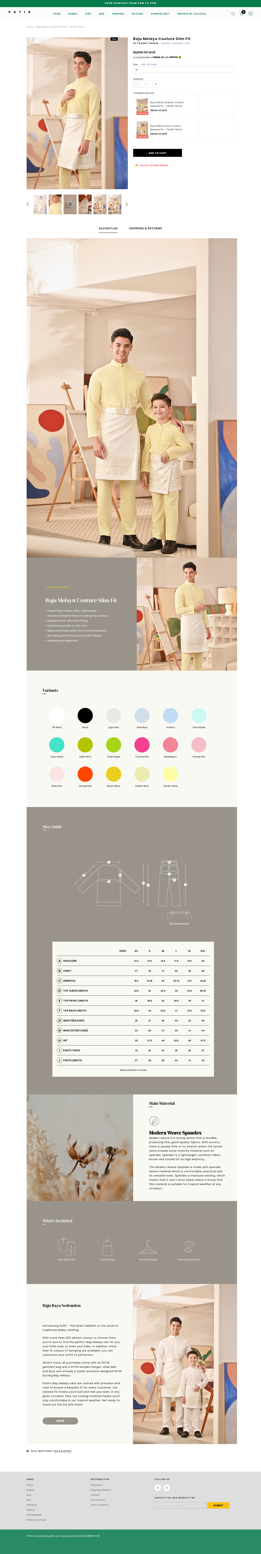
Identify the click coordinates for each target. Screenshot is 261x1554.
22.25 (203, 980)
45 (189, 970)
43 (176, 970)
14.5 (136, 960)
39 (149, 970)
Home (30, 26)
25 (136, 1020)
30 (189, 1000)
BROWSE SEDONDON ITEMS (176, 43)
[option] (77, 113)
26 (189, 1050)
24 (176, 990)
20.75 (176, 980)
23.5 (163, 990)
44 (203, 1030)
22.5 (136, 990)
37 (136, 970)
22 (136, 1050)
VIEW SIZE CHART (149, 64)
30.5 (163, 1010)
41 (163, 970)
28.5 (149, 1000)
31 (203, 1000)
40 (162, 1040)
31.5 (189, 1010)
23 (149, 990)
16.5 (163, 960)
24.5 (189, 990)
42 (203, 1060)
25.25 (203, 990)
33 (136, 1030)
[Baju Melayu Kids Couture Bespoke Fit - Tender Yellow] (142, 130)
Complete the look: (143, 93)
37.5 (149, 1040)
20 (203, 960)
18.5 (189, 960)
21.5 (189, 980)
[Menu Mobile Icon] (250, 14)
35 (203, 1020)
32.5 (203, 1010)
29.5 (176, 1000)
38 (149, 1060)
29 (163, 1000)
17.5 (176, 960)
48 (202, 970)
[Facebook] (157, 1488)
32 (189, 1020)
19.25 (149, 980)
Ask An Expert (63, 1451)
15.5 (150, 960)
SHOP (60, 1421)
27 (149, 1020)
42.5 (176, 1040)
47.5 (202, 1040)
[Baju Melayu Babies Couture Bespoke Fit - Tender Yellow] (142, 106)
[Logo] (19, 12)
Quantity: (138, 78)
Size (145, 64)
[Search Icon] (233, 13)
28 (136, 1000)
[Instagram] (167, 1488)
